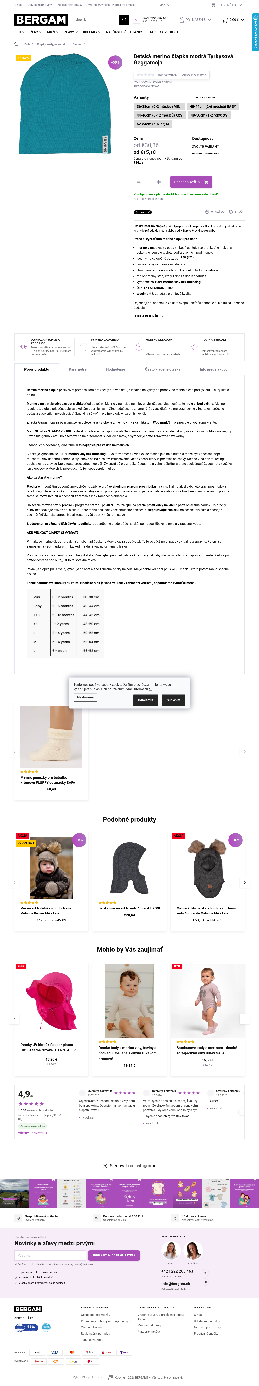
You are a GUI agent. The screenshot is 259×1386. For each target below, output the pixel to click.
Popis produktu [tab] (36, 369)
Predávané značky (206, 1333)
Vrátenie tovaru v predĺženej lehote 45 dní (161, 1317)
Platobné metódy (149, 1331)
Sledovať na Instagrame (133, 1165)
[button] (245, 882)
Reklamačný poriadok (95, 1333)
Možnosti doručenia (205, 153)
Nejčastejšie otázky (207, 1327)
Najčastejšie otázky (70, 4)
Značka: (146, 85)
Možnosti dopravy (150, 1325)
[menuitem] (20, 32)
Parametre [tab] (78, 369)
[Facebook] (205, 1272)
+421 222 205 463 (177, 1271)
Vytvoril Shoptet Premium (89, 1377)
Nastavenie (85, 697)
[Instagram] (205, 1282)
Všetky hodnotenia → (34, 1133)
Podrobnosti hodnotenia (193, 75)
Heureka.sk (87, 1117)
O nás (18, 4)
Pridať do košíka (187, 182)
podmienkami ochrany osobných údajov (70, 1264)
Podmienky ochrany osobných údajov (106, 1321)
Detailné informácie (147, 316)
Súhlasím (173, 700)
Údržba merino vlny (40, 4)
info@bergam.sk (175, 1283)
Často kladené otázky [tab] (162, 369)
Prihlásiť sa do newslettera (114, 1255)
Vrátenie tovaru (91, 1327)
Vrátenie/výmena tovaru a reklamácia (111, 4)
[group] (51, 1019)
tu (150, 689)
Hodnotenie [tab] (115, 369)
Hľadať (124, 20)
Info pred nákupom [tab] (215, 369)
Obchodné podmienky (95, 1315)
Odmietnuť (145, 700)
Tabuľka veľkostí (206, 97)
